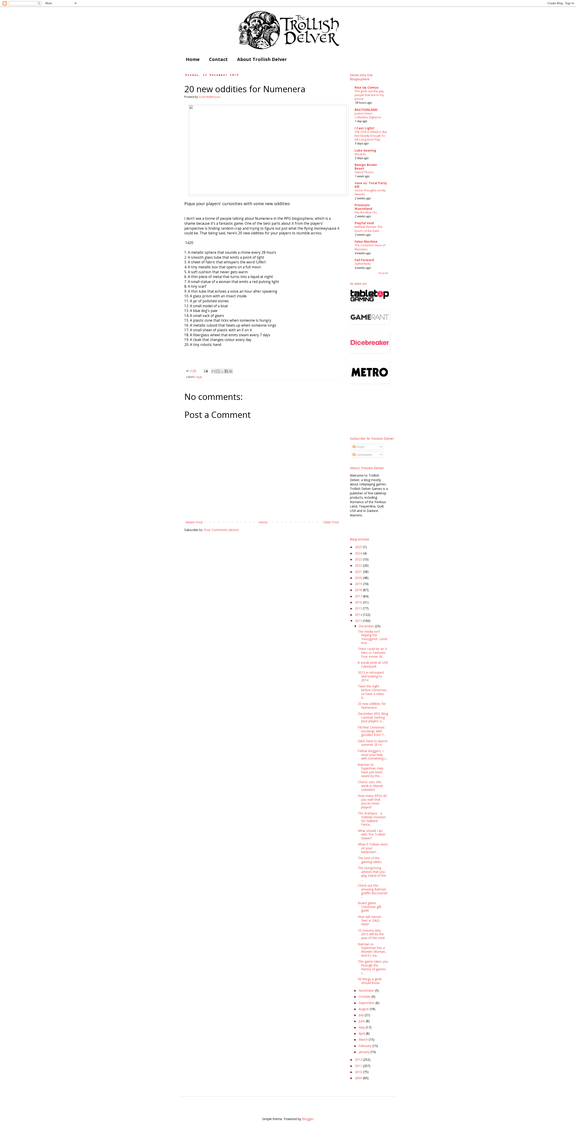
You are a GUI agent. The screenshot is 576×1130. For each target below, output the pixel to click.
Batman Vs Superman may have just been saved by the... (370, 770)
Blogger (307, 1119)
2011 (359, 1066)
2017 (359, 596)
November (367, 990)
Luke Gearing (365, 150)
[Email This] (213, 371)
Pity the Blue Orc (366, 212)
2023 (359, 559)
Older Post (331, 522)
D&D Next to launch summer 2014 (372, 743)
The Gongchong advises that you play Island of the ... (372, 873)
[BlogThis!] (218, 371)
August (364, 1009)
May (362, 1027)
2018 (359, 590)
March (364, 1039)
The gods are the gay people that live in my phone (369, 95)
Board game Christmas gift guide (369, 907)
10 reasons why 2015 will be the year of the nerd (371, 934)
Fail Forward (364, 260)
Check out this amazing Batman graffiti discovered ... (372, 891)
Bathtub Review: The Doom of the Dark (368, 229)
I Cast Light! (364, 128)
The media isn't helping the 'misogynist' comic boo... (373, 637)
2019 (359, 584)
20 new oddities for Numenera (372, 706)
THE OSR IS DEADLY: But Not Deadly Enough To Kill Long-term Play (371, 136)
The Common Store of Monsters (370, 247)
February (365, 1046)
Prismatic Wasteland (363, 207)
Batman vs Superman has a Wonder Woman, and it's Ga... (372, 949)
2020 (359, 578)
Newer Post (194, 522)
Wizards (360, 154)
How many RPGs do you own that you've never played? (372, 801)
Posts (359, 447)
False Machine (366, 241)
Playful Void (364, 223)
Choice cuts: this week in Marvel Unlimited (370, 786)
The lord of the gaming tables (370, 860)
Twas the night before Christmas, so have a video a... (372, 692)
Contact (218, 59)
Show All (383, 273)
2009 (359, 1078)
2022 (359, 565)
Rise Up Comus (366, 87)
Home (193, 59)
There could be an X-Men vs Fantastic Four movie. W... (373, 653)
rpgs (199, 377)
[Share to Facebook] (226, 371)
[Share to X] (222, 371)
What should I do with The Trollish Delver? (371, 835)
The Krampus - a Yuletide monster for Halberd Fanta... (372, 819)
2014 (359, 614)
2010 (359, 1072)
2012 (359, 1059)
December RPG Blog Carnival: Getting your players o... (373, 717)
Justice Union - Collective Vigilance (368, 115)
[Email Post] (205, 371)
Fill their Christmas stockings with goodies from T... (372, 731)
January (364, 1052)
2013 (359, 621)
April (362, 1033)
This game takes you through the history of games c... (373, 967)
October (365, 996)
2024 (359, 553)
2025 (359, 547)
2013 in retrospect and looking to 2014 (371, 676)
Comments (363, 455)
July (361, 1015)
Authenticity (363, 264)
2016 (359, 602)
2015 (359, 608)
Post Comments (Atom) (221, 530)
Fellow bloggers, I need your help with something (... (372, 755)
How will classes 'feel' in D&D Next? (369, 920)
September (367, 1003)
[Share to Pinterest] (230, 371)
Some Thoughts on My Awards (370, 192)
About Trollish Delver (262, 59)
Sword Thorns (364, 172)
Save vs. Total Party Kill (371, 185)
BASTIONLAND (366, 110)
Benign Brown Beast (366, 166)
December (367, 626)
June (362, 1021)
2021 (359, 571)
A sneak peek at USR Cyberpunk (373, 664)
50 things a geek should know (370, 981)
